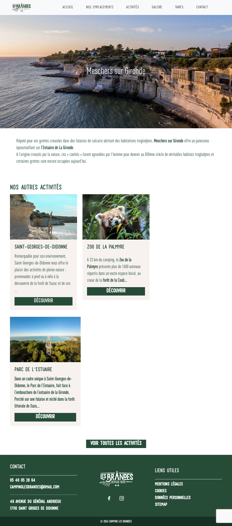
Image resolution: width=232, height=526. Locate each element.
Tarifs (179, 7)
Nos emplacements (100, 7)
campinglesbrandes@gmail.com (34, 487)
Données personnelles (173, 498)
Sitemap (161, 504)
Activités (132, 7)
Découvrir (43, 301)
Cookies (161, 491)
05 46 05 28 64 (22, 480)
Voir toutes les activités (116, 444)
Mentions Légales (169, 484)
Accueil (68, 7)
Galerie (157, 7)
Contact (202, 7)
